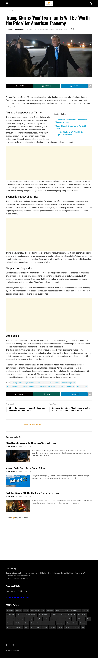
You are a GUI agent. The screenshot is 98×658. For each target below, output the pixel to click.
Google (38, 619)
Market (9, 623)
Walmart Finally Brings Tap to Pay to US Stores (70, 127)
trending (68, 627)
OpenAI (51, 623)
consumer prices (68, 383)
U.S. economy (82, 386)
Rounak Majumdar (16, 29)
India (46, 619)
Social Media (72, 623)
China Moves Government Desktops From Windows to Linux (71, 120)
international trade (47, 386)
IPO (88, 619)
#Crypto (10, 611)
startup (9, 627)
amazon (50, 611)
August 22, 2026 (22, 446)
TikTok (52, 627)
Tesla (45, 627)
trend (60, 627)
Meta (26, 623)
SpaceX (83, 623)
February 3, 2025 (32, 29)
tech (26, 627)
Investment (66, 619)
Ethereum (81, 615)
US (83, 627)
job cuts (61, 386)
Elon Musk (71, 615)
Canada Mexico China (51, 383)
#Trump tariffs (17, 383)
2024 (26, 611)
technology (35, 627)
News (44, 623)
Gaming (29, 619)
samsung (60, 623)
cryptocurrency (30, 615)
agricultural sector (32, 383)
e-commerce (44, 615)
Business (15, 11)
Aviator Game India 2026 (17, 597)
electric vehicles (58, 615)
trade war (70, 386)
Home (8, 11)
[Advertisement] (49, 163)
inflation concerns (30, 386)
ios (74, 619)
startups (19, 627)
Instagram (54, 619)
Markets (18, 623)
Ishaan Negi (11, 446)
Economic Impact (14, 386)
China (19, 615)
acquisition (35, 611)
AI (43, 611)
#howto (18, 611)
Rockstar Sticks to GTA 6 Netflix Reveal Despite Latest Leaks (70, 133)
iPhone (81, 619)
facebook (10, 619)
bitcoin (85, 611)
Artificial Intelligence (72, 611)
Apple (58, 611)
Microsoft (34, 623)
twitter (76, 627)
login (13, 518)
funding (20, 619)
